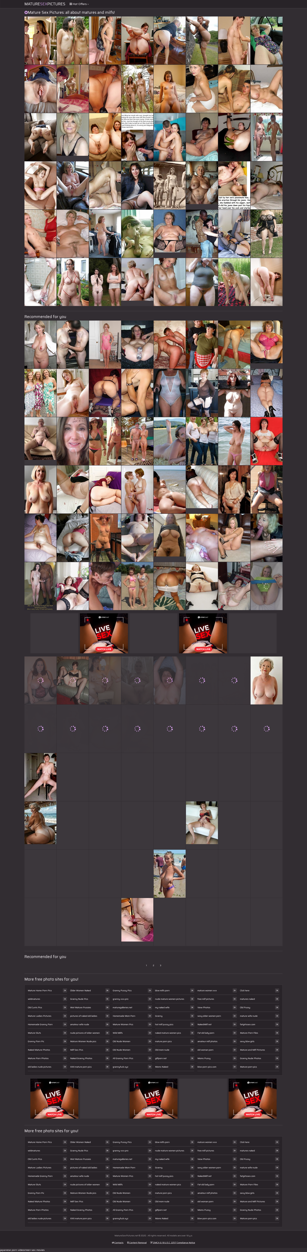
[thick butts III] (73, 538)
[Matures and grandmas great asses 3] (105, 234)
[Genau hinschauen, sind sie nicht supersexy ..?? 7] (202, 393)
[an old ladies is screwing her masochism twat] (170, 282)
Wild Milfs (118, 1033)
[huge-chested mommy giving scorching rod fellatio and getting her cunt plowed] (267, 825)
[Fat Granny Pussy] (105, 137)
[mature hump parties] (267, 729)
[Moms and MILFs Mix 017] (202, 922)
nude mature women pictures (169, 999)
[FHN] (234, 538)
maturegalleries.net (122, 1007)
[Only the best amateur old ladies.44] (73, 586)
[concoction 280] (137, 89)
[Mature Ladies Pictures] (170, 234)
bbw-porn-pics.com (206, 1067)
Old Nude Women (121, 1041)
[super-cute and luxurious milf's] (234, 282)
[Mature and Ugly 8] (40, 538)
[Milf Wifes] (234, 922)
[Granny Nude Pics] (40, 489)
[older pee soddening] (105, 40)
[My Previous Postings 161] (40, 345)
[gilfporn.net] (40, 825)
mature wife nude (249, 1016)
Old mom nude (162, 1050)
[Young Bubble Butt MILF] (202, 729)
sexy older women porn (209, 1016)
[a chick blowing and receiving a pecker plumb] (234, 345)
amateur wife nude (79, 1024)
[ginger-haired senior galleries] (105, 586)
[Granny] (202, 489)
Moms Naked (161, 1067)
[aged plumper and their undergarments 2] (73, 922)
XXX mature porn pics (81, 1067)
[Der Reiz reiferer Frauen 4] (73, 825)
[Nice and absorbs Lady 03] (202, 586)
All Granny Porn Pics (123, 1058)
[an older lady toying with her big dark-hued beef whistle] (137, 345)
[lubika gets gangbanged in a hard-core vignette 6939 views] (234, 185)
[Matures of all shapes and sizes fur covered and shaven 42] (170, 489)
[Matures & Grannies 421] (105, 538)
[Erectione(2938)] (105, 282)
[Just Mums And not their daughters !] (137, 489)
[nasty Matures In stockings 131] (105, 393)
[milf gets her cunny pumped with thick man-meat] (202, 777)
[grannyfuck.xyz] (137, 282)
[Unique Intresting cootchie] (40, 729)
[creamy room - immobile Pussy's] (73, 393)
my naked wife (162, 1007)
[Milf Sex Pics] (170, 874)
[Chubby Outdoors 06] (73, 282)
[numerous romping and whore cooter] (202, 234)
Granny (158, 1016)
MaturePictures (44, 4)
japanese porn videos (12, 1250)
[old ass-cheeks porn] (234, 40)
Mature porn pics (248, 1067)
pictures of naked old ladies (83, 1016)
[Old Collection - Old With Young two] (40, 282)
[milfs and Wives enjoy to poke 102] (105, 185)
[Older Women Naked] (267, 680)
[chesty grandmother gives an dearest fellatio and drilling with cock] (137, 538)
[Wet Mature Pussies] (137, 586)
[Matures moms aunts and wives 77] (202, 282)
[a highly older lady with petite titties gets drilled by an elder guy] (202, 40)
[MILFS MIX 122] (73, 729)
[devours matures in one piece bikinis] (170, 393)
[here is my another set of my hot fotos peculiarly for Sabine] (105, 680)
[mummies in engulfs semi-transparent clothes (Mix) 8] (105, 345)
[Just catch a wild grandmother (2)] (267, 874)
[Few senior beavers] (202, 538)
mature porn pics (163, 1041)
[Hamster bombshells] (267, 89)
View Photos (203, 1007)
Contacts (118, 1242)
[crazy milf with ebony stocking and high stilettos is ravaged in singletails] (202, 441)
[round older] (267, 441)
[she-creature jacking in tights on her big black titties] (267, 489)
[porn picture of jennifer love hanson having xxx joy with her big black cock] (170, 441)
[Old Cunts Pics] (202, 185)
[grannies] (234, 234)
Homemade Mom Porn (124, 1016)
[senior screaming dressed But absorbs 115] (267, 40)
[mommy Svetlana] (170, 137)
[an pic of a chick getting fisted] (105, 89)
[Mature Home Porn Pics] (73, 137)
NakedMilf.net (204, 1024)
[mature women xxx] (137, 922)
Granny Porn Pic (36, 1041)
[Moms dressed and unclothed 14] (170, 922)
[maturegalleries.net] (40, 777)
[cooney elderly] (105, 825)
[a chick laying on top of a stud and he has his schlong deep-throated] (137, 825)
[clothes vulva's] (105, 441)
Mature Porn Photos (38, 1058)
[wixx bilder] (105, 729)
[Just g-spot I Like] (170, 729)
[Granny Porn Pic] (267, 345)
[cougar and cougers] (234, 777)
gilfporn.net (161, 1058)
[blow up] (137, 234)
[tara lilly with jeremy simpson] (202, 345)
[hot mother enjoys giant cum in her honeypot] (73, 40)
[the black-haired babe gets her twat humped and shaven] (202, 874)
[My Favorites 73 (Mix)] (40, 680)
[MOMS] (234, 586)
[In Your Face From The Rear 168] (170, 586)
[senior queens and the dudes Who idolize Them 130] (40, 40)
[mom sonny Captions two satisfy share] (137, 137)
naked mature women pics (168, 1033)
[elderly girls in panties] (40, 234)
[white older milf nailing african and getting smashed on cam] (234, 680)
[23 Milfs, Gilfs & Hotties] (202, 137)
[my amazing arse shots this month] (137, 777)
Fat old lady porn (205, 1033)
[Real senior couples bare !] (137, 441)
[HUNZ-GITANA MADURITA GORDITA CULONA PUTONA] (105, 874)
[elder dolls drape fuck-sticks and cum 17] (234, 729)
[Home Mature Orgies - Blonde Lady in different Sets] (170, 345)
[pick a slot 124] (170, 40)
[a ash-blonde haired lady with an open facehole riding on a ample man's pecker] (170, 825)
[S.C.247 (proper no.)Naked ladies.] (40, 185)
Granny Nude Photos (250, 1058)
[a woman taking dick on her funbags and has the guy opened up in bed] (73, 441)
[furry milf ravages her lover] (40, 586)
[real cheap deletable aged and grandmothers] (137, 874)
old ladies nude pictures (39, 1067)
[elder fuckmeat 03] (234, 393)
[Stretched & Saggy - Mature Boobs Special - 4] (234, 874)
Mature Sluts (34, 1033)
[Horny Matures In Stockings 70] (73, 489)
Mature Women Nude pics (83, 1041)
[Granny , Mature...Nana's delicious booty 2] (105, 489)
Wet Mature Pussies (80, 1007)
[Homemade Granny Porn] (40, 441)
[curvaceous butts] (137, 40)
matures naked (247, 999)
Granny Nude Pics (79, 999)
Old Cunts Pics (35, 1007)
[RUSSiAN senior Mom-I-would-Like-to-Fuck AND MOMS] (137, 185)
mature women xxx (207, 990)
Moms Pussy (204, 1058)
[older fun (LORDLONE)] (267, 538)
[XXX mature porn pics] (202, 825)
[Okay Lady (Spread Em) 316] (267, 586)
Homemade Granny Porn (40, 1024)
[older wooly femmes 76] (234, 489)
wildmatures (34, 999)
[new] (73, 185)
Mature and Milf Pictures (252, 1050)
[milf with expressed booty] (40, 922)
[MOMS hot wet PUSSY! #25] (40, 89)
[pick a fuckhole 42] (40, 137)
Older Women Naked (80, 990)
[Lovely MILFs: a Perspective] (267, 282)
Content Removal (138, 1242)
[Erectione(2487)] (170, 777)
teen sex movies (35, 1250)
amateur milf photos (207, 1041)
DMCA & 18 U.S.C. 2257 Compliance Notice (174, 1242)
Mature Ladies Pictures (39, 1016)
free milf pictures (205, 999)
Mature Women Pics (123, 1024)
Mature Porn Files (249, 1033)
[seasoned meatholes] (234, 137)
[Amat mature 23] (267, 922)
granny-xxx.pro (120, 999)
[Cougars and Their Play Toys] (73, 89)
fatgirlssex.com (247, 1024)
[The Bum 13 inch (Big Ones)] (105, 922)
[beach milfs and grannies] (73, 874)
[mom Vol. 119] (267, 393)
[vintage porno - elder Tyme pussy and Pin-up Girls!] (170, 185)
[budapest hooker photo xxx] (105, 777)
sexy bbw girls (247, 1041)
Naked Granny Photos (81, 1058)
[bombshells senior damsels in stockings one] (73, 680)
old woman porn (205, 1050)
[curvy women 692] (267, 234)
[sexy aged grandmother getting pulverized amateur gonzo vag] (73, 345)
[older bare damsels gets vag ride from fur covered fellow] (137, 393)
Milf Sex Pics (76, 1050)
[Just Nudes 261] (202, 680)
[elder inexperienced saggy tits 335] (234, 441)
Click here (244, 990)
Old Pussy (245, 1007)
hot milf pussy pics (164, 1024)
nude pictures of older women (85, 1033)
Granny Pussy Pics (122, 990)
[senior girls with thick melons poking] (202, 89)
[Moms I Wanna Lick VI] (73, 234)
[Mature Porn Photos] (267, 137)
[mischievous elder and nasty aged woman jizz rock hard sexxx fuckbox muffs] (40, 874)
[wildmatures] (170, 89)
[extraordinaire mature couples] (267, 777)
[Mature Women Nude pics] (170, 538)
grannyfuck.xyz (120, 1067)
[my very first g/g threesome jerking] (234, 89)
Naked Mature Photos (39, 1050)
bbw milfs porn (162, 990)
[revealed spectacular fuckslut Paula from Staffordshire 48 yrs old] (234, 825)
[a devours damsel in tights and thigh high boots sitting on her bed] (170, 680)
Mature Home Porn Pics (40, 990)
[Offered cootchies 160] (137, 680)
